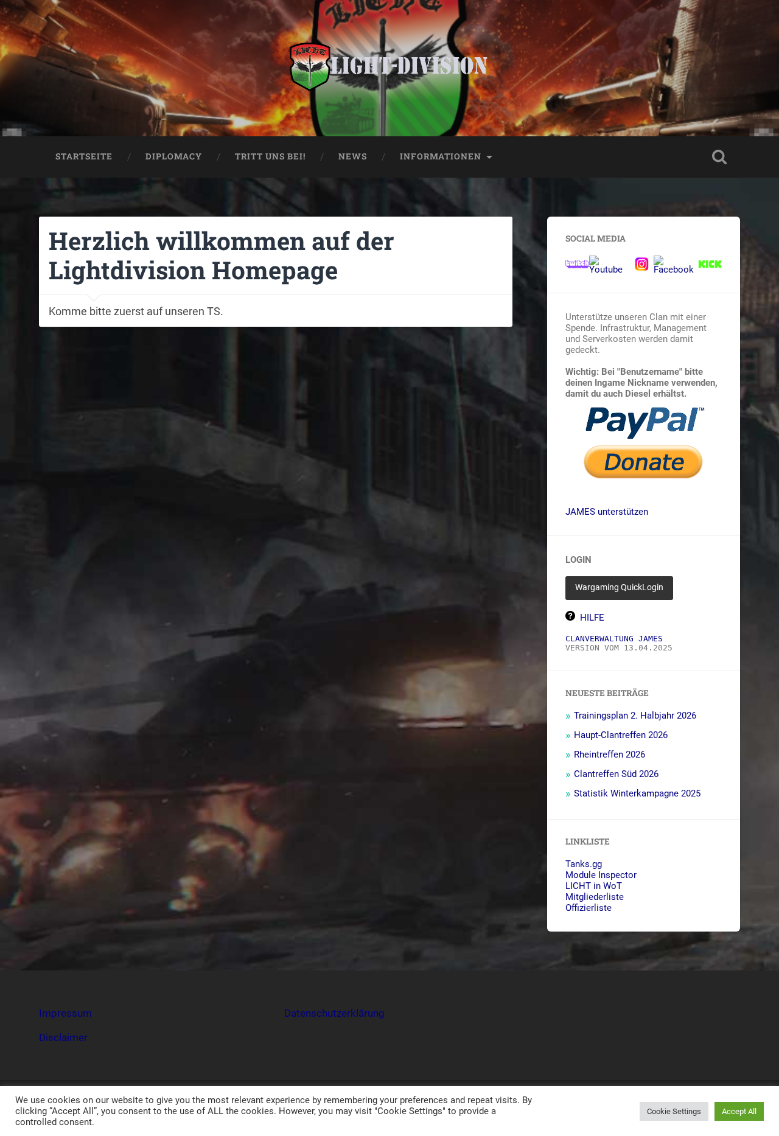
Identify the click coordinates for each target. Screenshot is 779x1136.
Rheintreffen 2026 (609, 754)
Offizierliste (588, 907)
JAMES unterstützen (606, 511)
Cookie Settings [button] (674, 1111)
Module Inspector (601, 874)
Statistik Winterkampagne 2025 (637, 793)
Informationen (440, 156)
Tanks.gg (583, 864)
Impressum (65, 1013)
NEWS (352, 156)
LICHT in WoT (593, 885)
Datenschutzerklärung (334, 1013)
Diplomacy (173, 156)
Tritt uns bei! (270, 156)
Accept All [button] (739, 1111)
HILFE (592, 617)
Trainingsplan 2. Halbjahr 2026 (635, 715)
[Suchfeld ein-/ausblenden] (719, 157)
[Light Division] (390, 68)
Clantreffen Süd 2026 (616, 773)
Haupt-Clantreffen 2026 (621, 735)
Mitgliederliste (594, 896)
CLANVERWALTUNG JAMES (614, 638)
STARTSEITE (84, 156)
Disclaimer (63, 1037)
